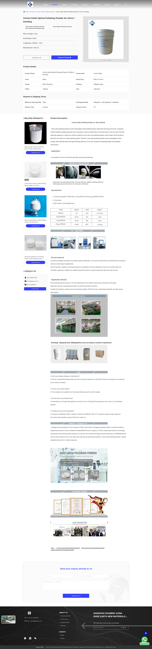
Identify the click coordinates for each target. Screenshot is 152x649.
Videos (64, 5)
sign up (124, 627)
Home (45, 5)
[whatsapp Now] (144, 644)
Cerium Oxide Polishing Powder (45, 11)
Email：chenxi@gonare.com (34, 621)
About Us (85, 5)
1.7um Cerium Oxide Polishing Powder (68, 548)
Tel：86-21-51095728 (32, 617)
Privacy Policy (40, 647)
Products (55, 5)
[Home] (30, 4)
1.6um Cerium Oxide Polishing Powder (92, 548)
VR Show (74, 5)
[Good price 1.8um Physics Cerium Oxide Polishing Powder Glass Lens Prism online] (36, 170)
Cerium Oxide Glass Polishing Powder (62, 550)
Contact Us (97, 5)
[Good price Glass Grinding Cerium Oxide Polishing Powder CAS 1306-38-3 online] (36, 206)
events (107, 5)
